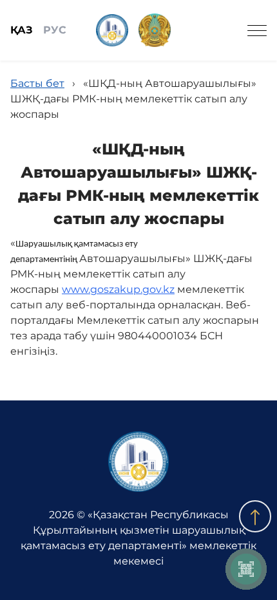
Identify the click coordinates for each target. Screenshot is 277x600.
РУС (54, 30)
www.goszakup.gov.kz (118, 289)
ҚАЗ (21, 30)
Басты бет (37, 83)
